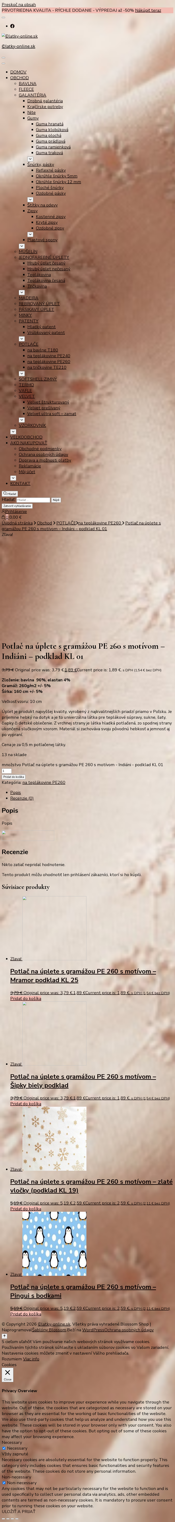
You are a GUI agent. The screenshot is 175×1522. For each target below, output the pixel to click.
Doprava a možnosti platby (45, 460)
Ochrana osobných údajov (43, 454)
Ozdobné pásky (51, 193)
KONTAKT (20, 483)
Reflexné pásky (51, 170)
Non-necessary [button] (16, 1477)
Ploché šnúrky (50, 187)
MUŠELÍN (28, 252)
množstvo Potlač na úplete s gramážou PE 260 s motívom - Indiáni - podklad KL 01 (82, 765)
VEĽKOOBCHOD (26, 437)
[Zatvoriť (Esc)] (3, 1518)
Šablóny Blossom (49, 1330)
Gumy (33, 118)
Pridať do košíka (13, 777)
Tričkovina (37, 286)
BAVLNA (27, 83)
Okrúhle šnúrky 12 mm (58, 182)
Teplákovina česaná (46, 280)
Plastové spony (42, 240)
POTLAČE (28, 344)
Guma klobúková (52, 130)
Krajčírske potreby (45, 107)
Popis (15, 792)
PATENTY (28, 321)
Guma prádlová (50, 141)
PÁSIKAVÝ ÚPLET (36, 309)
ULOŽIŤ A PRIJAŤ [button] (18, 1512)
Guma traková (49, 153)
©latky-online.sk (18, 46)
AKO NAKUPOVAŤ (28, 443)
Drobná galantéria (45, 101)
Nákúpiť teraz (148, 10)
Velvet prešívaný (43, 408)
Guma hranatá (49, 124)
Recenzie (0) (22, 798)
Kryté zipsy (47, 222)
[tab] (91, 792)
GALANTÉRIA (32, 95)
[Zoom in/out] (17, 1518)
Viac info (31, 1359)
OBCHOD (19, 78)
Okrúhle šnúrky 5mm (56, 176)
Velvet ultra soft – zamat (51, 414)
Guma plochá (48, 135)
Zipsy (32, 211)
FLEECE (26, 89)
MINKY (25, 315)
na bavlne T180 (42, 350)
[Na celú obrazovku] (12, 1518)
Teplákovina (39, 275)
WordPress (93, 1330)
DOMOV (18, 72)
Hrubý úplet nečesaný (48, 269)
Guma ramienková (53, 147)
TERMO (26, 385)
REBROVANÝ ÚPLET (39, 304)
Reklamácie (30, 466)
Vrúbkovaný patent (46, 332)
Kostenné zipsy (51, 217)
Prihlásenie (16, 511)
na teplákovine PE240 (48, 356)
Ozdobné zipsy (50, 228)
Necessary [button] (12, 1442)
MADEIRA (28, 298)
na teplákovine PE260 (48, 361)
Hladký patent (41, 327)
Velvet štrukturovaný (48, 402)
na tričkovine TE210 (46, 367)
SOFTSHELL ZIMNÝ (38, 379)
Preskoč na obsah (19, 4)
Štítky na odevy (42, 205)
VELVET (27, 396)
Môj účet (27, 472)
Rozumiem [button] (12, 1359)
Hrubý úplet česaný (46, 263)
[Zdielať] (8, 1518)
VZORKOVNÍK (32, 425)
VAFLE (25, 391)
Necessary (17, 1448)
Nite (31, 112)
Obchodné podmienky (40, 449)
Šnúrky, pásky (40, 164)
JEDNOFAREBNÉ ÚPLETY (44, 257)
